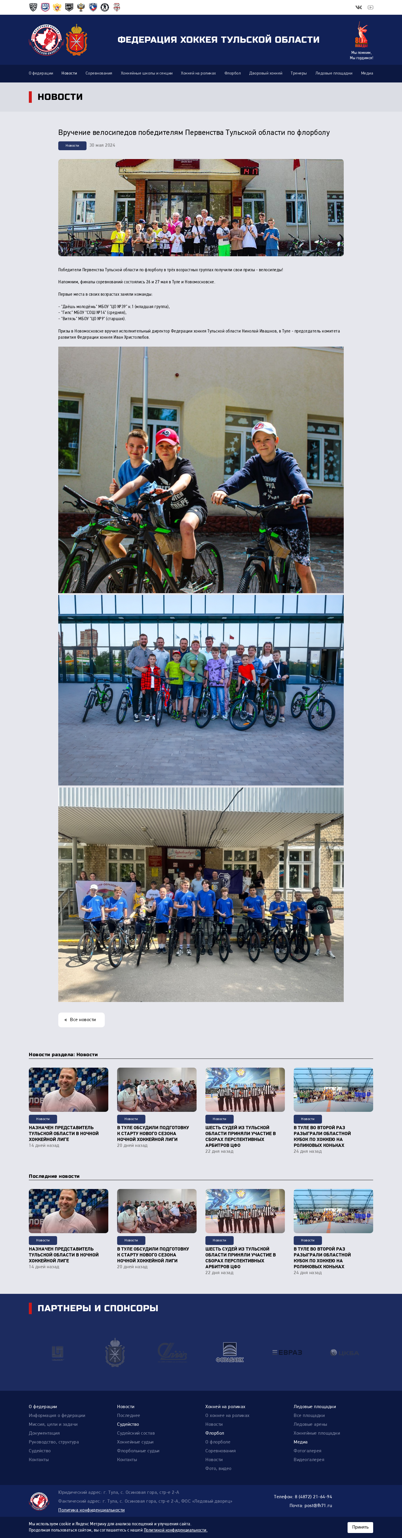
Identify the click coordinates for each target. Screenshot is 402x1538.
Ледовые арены (310, 1424)
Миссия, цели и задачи (53, 1424)
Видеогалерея (309, 1460)
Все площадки (309, 1415)
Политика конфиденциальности (91, 1510)
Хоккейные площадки (317, 1433)
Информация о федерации (57, 1415)
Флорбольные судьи (138, 1451)
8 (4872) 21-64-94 (313, 1497)
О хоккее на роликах (227, 1415)
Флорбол (214, 1433)
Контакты (39, 1460)
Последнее (128, 1415)
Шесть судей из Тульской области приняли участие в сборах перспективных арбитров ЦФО (240, 1137)
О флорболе (217, 1442)
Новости (72, 146)
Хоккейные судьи (135, 1442)
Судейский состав (136, 1433)
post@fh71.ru (318, 1506)
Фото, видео (218, 1468)
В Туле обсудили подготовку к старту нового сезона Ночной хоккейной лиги (153, 1134)
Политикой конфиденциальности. (176, 1530)
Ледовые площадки (315, 1407)
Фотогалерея (308, 1451)
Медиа (301, 1442)
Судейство (40, 1451)
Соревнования (220, 1451)
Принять (360, 1527)
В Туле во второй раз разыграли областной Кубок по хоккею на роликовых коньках (322, 1137)
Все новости (83, 1020)
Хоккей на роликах (225, 1407)
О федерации (43, 1407)
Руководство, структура (54, 1442)
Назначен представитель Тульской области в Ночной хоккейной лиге (64, 1134)
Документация (44, 1433)
